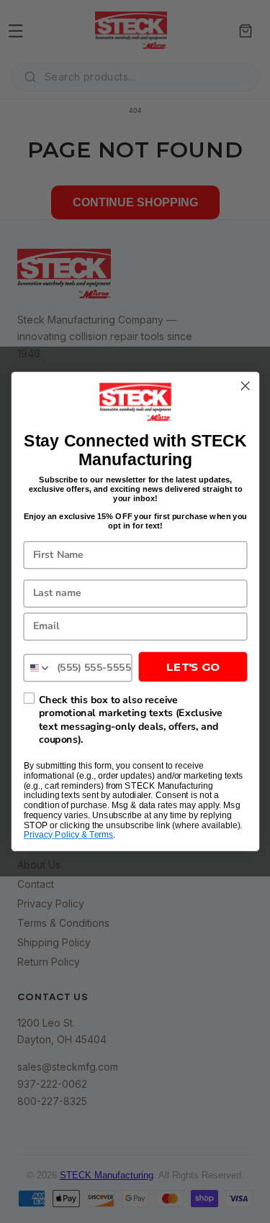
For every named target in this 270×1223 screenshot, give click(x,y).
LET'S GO (192, 666)
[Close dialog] (245, 385)
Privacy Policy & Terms (68, 835)
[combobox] (37, 667)
